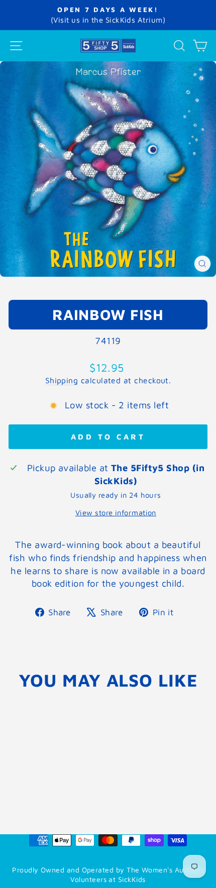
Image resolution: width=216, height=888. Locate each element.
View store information (115, 512)
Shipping (61, 380)
